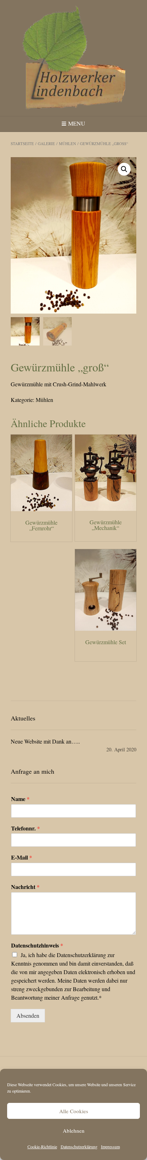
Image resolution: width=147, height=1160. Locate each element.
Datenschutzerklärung (79, 1146)
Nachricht (25, 887)
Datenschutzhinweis (37, 945)
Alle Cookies (73, 1111)
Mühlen (67, 143)
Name (20, 799)
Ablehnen (74, 1130)
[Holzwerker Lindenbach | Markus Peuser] (73, 58)
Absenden (27, 1015)
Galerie (46, 143)
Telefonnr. (25, 828)
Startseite (22, 143)
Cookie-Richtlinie (42, 1146)
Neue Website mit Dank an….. (45, 741)
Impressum (110, 1146)
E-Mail (21, 857)
